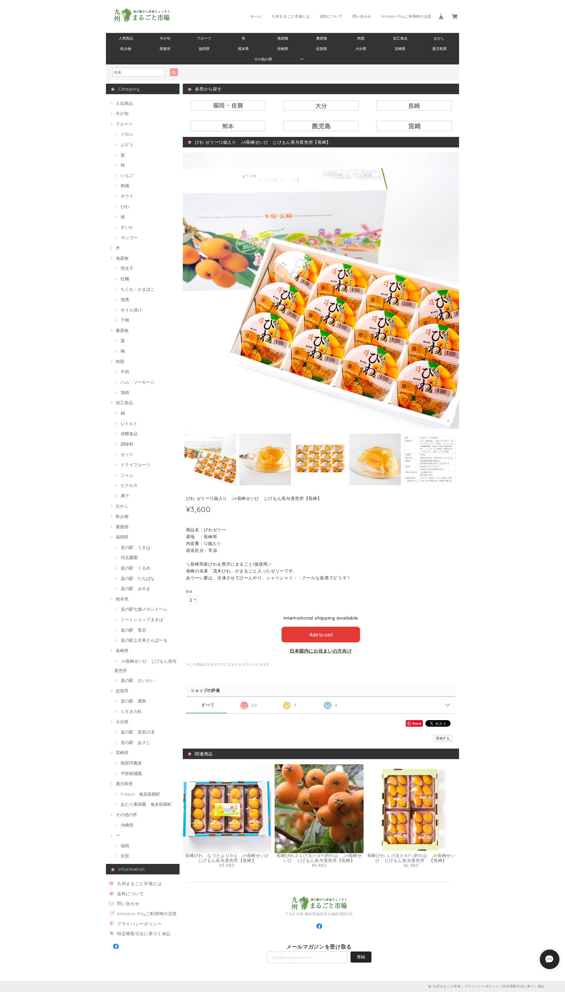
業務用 (165, 48)
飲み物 (125, 48)
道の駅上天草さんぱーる (144, 640)
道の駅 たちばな (138, 578)
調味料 (127, 444)
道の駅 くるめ (135, 567)
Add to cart (321, 634)
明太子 (127, 268)
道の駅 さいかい (138, 680)
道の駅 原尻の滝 (138, 732)
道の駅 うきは (135, 547)
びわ (125, 206)
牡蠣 (125, 278)
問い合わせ (361, 16)
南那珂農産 (131, 763)
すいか (127, 227)
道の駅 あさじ (135, 742)
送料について (331, 16)
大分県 (360, 48)
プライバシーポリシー (139, 923)
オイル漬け (131, 309)
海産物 (282, 38)
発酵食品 (129, 433)
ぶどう (127, 144)
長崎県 (282, 48)
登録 (361, 956)
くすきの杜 (131, 711)
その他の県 (263, 59)
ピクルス (129, 485)
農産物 (321, 38)
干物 (125, 319)
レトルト (129, 423)
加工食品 (400, 38)
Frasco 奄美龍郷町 (140, 794)
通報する (443, 738)
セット (127, 454)
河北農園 (129, 557)
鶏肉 (125, 392)
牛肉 (125, 371)
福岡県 (204, 48)
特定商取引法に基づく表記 (144, 933)
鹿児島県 (439, 48)
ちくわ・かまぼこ (138, 289)
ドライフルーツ (135, 464)
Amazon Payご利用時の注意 (406, 16)
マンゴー (129, 237)
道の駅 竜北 (133, 630)
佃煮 (125, 299)
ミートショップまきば (142, 619)
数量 (189, 591)
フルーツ (204, 38)
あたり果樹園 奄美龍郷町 (146, 804)
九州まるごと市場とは (291, 16)
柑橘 (125, 185)
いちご (127, 175)
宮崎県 (400, 48)
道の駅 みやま (135, 588)
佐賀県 (321, 48)
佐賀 (125, 855)
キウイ (127, 196)
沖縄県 (127, 825)
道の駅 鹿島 (133, 700)
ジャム (127, 475)
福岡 (125, 845)
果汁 (125, 495)
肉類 (361, 38)
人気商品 (126, 38)
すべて (208, 705)
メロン (127, 134)
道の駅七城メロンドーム (144, 609)
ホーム (256, 16)
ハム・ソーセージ (138, 382)
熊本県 (243, 48)
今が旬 (165, 38)
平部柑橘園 (131, 773)
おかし (439, 38)
